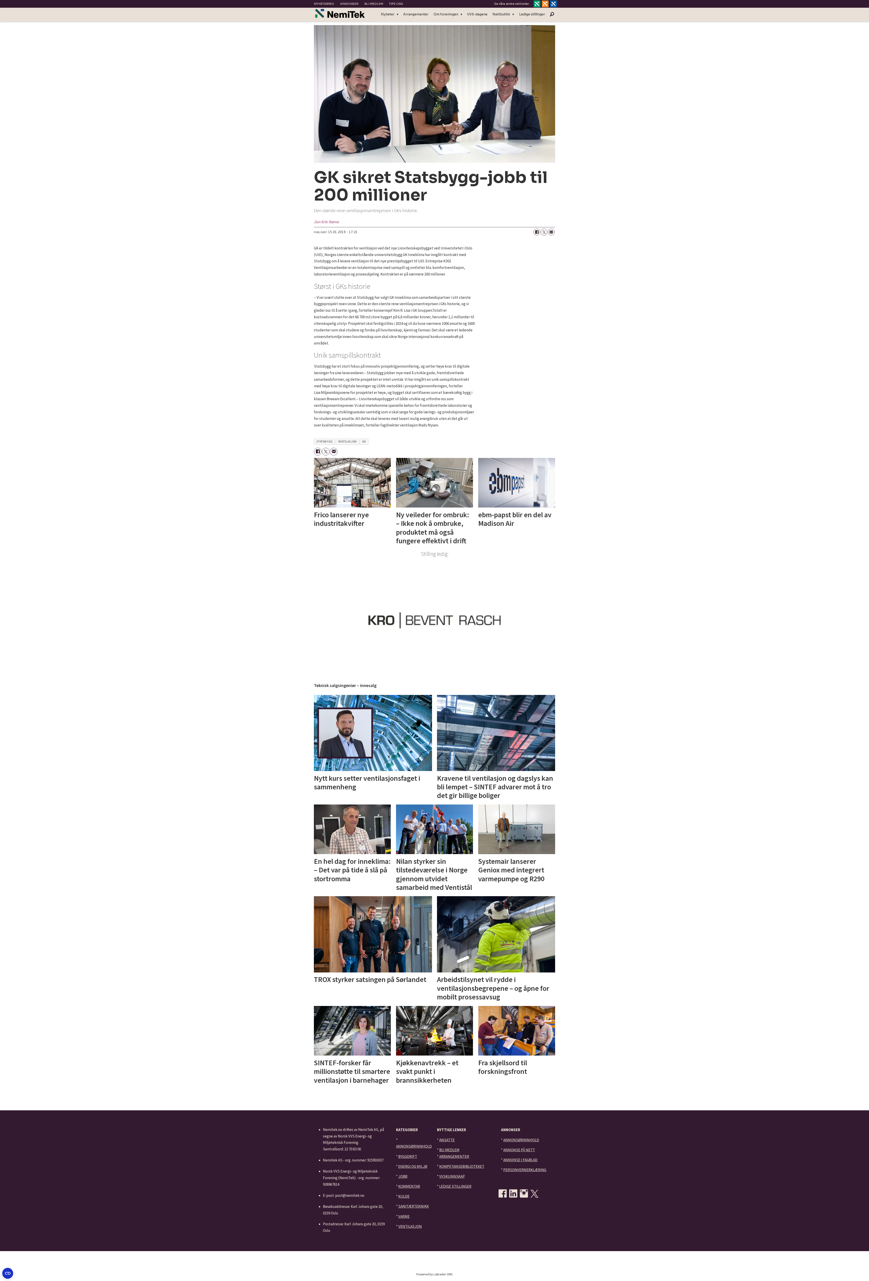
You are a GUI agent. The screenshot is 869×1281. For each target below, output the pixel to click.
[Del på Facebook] (536, 232)
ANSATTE (447, 1139)
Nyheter (387, 14)
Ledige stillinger (532, 14)
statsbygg (324, 441)
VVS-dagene (477, 14)
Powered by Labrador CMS (434, 1274)
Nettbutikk (501, 14)
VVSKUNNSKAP (452, 1176)
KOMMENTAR (409, 1186)
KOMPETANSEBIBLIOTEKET (461, 1166)
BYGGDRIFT (407, 1156)
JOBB (402, 1176)
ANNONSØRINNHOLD (414, 1146)
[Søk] (551, 14)
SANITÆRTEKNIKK (413, 1206)
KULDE (404, 1196)
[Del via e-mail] (551, 232)
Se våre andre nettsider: (512, 4)
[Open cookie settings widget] (7, 1273)
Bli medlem (373, 4)
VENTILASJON (410, 1226)
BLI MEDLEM (449, 1149)
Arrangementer (415, 14)
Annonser (349, 4)
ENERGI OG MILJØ (412, 1166)
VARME (404, 1216)
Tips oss (396, 4)
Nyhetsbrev (324, 4)
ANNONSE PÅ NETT (519, 1149)
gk (364, 441)
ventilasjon (347, 441)
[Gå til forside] (340, 13)
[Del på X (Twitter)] (544, 232)
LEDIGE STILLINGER (455, 1186)
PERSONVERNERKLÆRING (524, 1169)
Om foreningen (446, 14)
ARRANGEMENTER (454, 1156)
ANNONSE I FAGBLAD (520, 1159)
